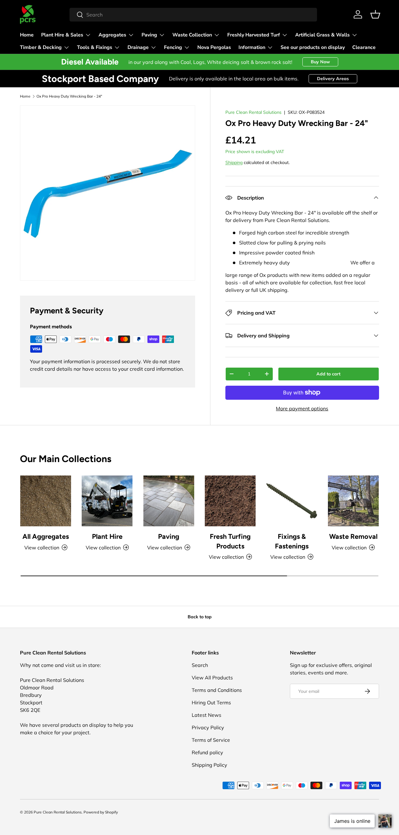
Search (200, 665)
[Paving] (168, 500)
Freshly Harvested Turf (253, 34)
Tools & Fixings (94, 47)
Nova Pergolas (214, 47)
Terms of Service (211, 740)
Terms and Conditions (217, 690)
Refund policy (207, 752)
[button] (375, 14)
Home (27, 34)
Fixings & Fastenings (292, 541)
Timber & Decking (41, 47)
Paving (149, 34)
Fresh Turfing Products (230, 541)
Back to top (200, 617)
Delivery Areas (333, 78)
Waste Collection (192, 34)
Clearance (364, 47)
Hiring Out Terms (211, 702)
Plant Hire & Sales (62, 34)
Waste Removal (353, 536)
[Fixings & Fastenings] (291, 500)
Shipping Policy (209, 765)
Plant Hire (107, 536)
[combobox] (193, 15)
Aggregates (112, 34)
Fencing (173, 47)
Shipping (234, 162)
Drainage (138, 47)
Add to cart (328, 374)
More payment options (302, 408)
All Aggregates (45, 536)
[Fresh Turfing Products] (230, 500)
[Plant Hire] (107, 500)
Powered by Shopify (101, 812)
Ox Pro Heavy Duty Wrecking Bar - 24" (69, 96)
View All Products (212, 677)
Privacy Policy (208, 727)
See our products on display (313, 47)
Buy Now (320, 62)
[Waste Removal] (353, 500)
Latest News (206, 715)
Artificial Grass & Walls (322, 34)
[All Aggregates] (45, 500)
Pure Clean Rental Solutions (253, 112)
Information (251, 47)
